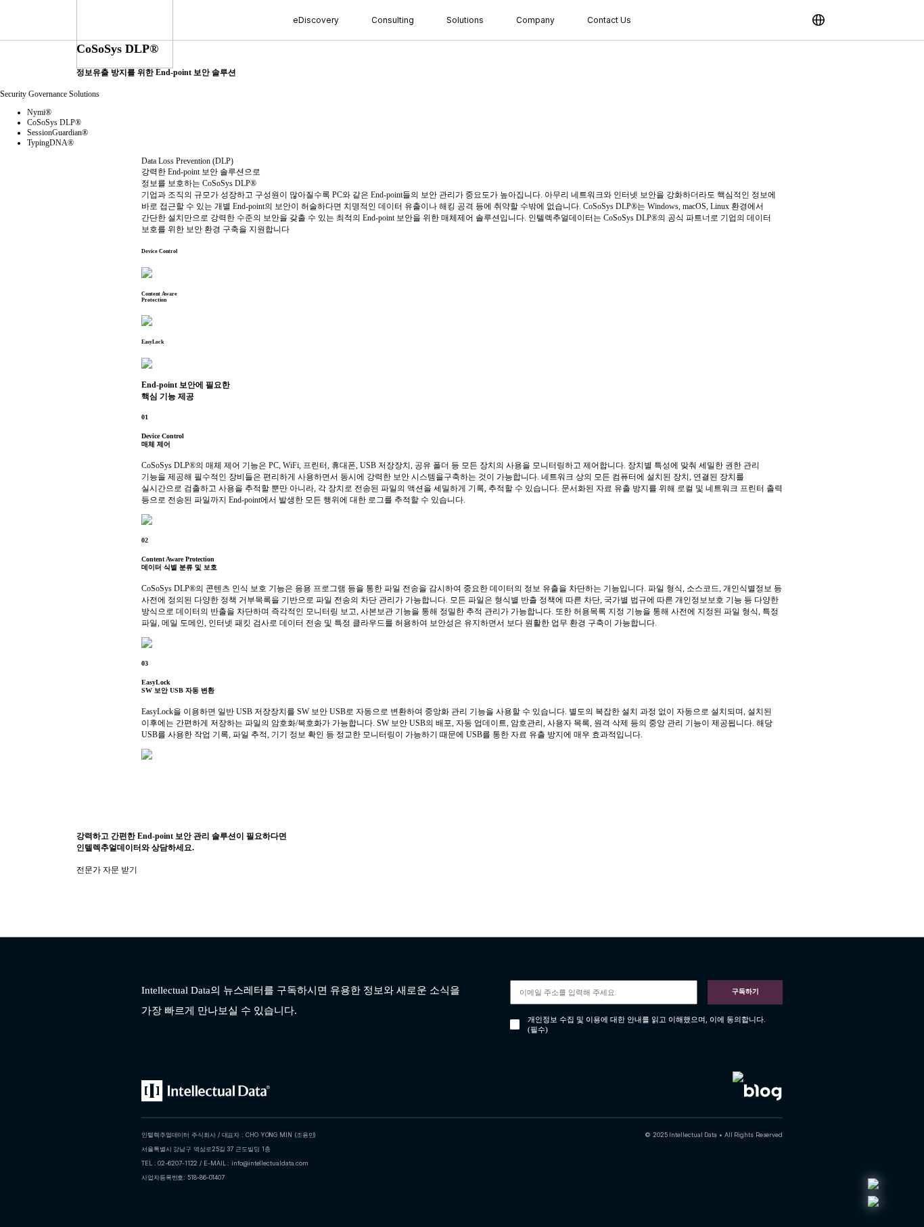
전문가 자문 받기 (106, 870)
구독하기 (745, 991)
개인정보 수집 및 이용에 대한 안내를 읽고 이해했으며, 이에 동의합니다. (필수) (647, 1025)
